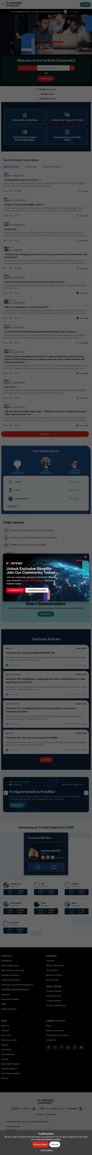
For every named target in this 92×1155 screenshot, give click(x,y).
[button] (46, 1150)
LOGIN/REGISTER (16, 590)
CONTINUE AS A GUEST (37, 590)
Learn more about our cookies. (49, 1139)
